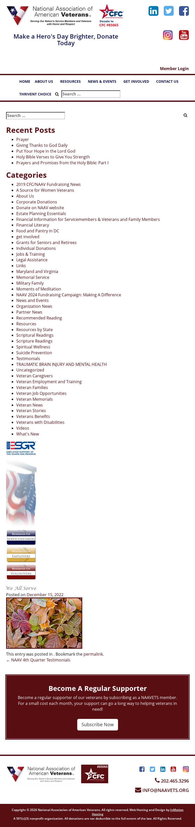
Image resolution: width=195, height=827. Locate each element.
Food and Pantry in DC (37, 231)
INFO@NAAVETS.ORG (165, 790)
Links (21, 265)
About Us (25, 196)
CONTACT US (169, 83)
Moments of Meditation (38, 289)
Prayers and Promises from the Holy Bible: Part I (62, 163)
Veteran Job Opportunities (41, 393)
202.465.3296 (174, 781)
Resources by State (34, 329)
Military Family (30, 283)
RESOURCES (73, 83)
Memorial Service (32, 277)
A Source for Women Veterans (45, 190)
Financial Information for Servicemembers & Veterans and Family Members (88, 219)
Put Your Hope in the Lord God (45, 151)
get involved (27, 236)
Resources (26, 324)
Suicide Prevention (34, 352)
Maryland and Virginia (37, 271)
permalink (93, 654)
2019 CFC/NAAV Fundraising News (48, 184)
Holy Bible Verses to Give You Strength (53, 157)
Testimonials (28, 358)
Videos (22, 428)
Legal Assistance (31, 260)
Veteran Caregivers (34, 376)
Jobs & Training (30, 254)
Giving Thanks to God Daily (42, 145)
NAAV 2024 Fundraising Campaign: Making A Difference (68, 295)
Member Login (174, 68)
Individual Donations (36, 248)
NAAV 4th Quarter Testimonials (38, 660)
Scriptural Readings (35, 335)
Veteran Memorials (34, 399)
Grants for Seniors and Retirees (46, 242)
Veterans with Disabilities (40, 422)
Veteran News (29, 405)
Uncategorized (30, 370)
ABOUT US (46, 83)
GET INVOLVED (138, 83)
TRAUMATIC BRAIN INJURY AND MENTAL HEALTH (61, 364)
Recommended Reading (39, 318)
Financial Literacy (32, 225)
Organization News (34, 306)
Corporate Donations (36, 202)
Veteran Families (32, 387)
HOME (24, 81)
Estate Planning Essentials (41, 213)
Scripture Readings (34, 341)
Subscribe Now (98, 724)
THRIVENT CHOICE (35, 94)
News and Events (32, 300)
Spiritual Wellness (33, 347)
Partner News (29, 312)
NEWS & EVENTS (104, 83)
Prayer (22, 139)
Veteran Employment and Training (49, 381)
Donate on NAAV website (40, 207)
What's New (27, 434)
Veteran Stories (31, 410)
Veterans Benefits (33, 416)
